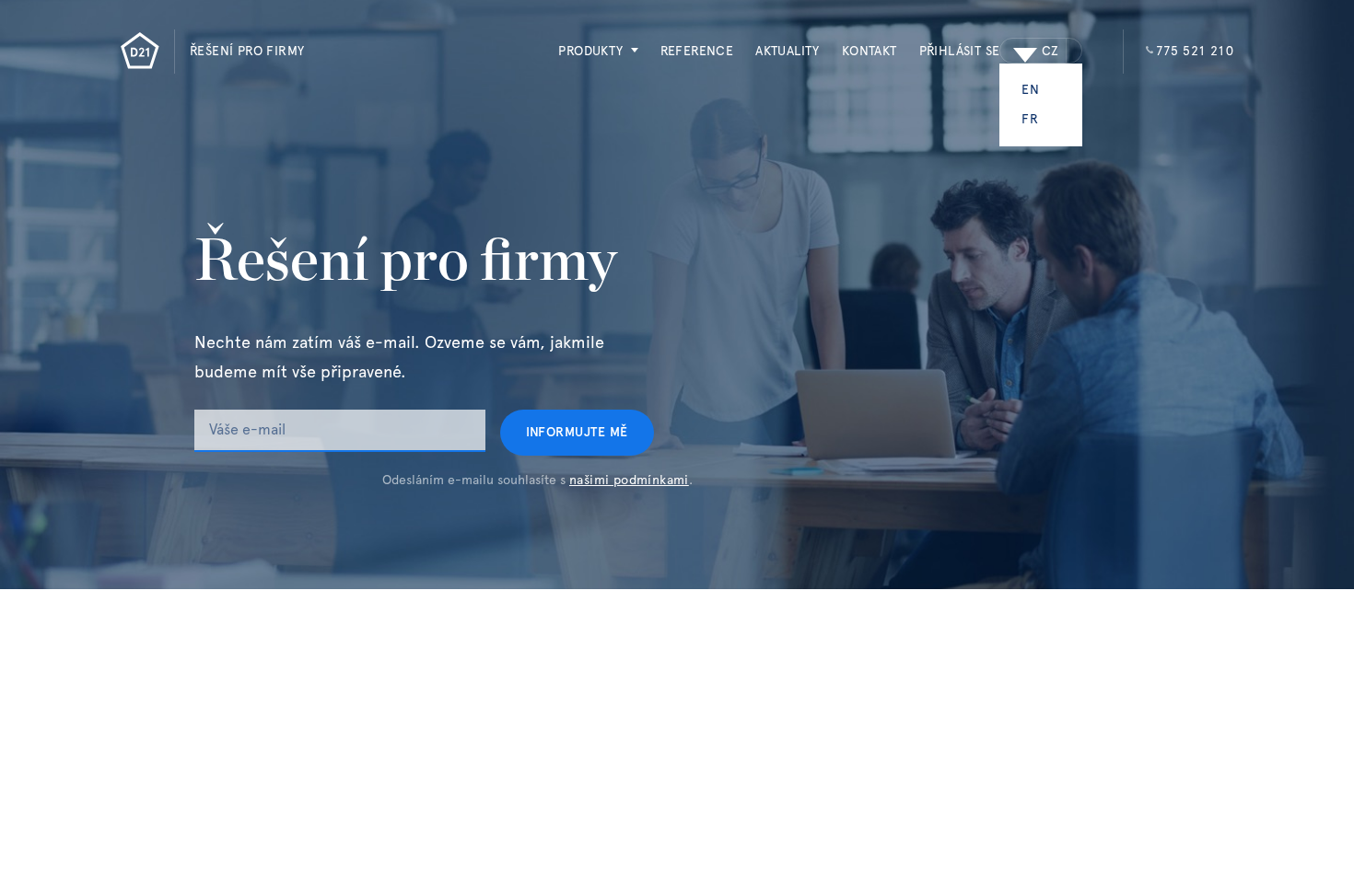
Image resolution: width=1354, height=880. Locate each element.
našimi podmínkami (629, 480)
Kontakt (869, 51)
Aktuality (787, 51)
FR (1029, 119)
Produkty (590, 51)
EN (1030, 90)
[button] (586, 51)
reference (697, 51)
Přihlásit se (959, 51)
